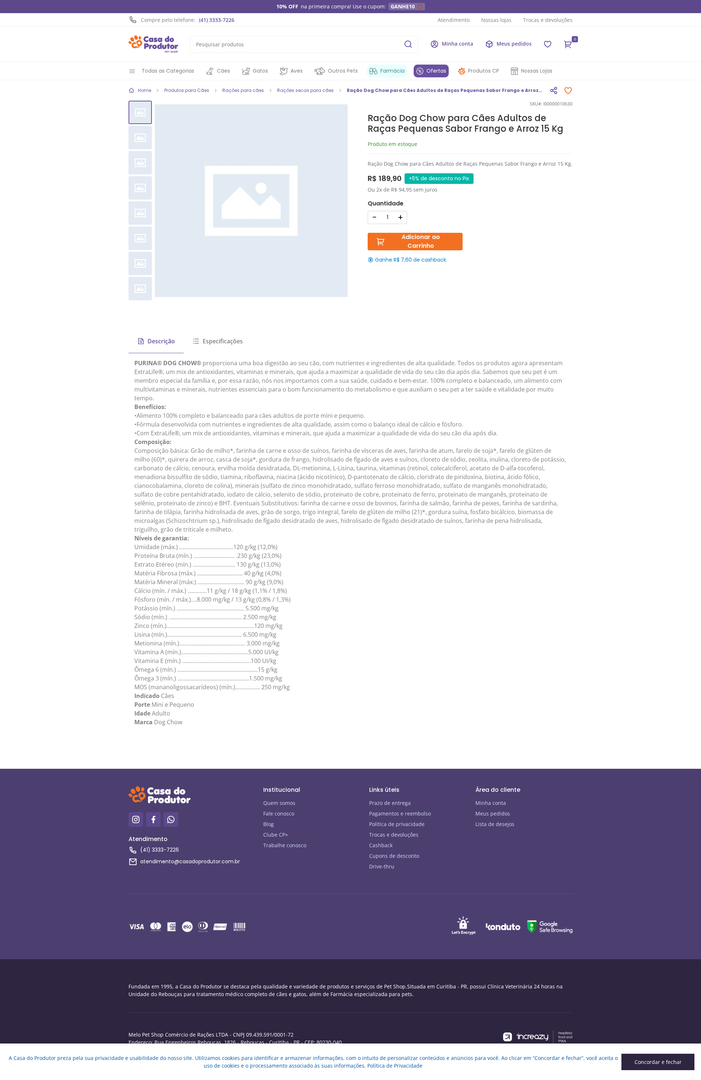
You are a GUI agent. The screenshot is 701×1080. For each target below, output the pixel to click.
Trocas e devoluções (547, 19)
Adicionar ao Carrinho (421, 241)
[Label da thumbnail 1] (140, 137)
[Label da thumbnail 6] (140, 263)
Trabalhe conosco (284, 845)
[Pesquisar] (408, 44)
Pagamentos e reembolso (400, 813)
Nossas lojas (496, 19)
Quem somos (279, 802)
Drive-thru (381, 866)
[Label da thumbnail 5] (140, 238)
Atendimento (454, 19)
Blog (268, 824)
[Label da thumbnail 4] (140, 213)
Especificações (223, 341)
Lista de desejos (494, 824)
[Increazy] (537, 1037)
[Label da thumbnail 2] (140, 162)
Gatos (260, 70)
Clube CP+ (275, 834)
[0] (568, 44)
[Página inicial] (153, 44)
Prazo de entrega (390, 802)
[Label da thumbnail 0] (140, 112)
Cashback (380, 845)
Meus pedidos (492, 813)
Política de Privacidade (394, 1065)
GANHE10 (403, 6)
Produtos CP (483, 70)
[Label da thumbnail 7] (140, 288)
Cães (223, 70)
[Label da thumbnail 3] (140, 188)
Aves (297, 70)
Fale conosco (278, 813)
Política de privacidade (397, 824)
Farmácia (392, 70)
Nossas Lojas (536, 70)
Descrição (161, 341)
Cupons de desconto (394, 855)
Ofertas (436, 70)
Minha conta (490, 802)
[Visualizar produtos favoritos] (547, 44)
